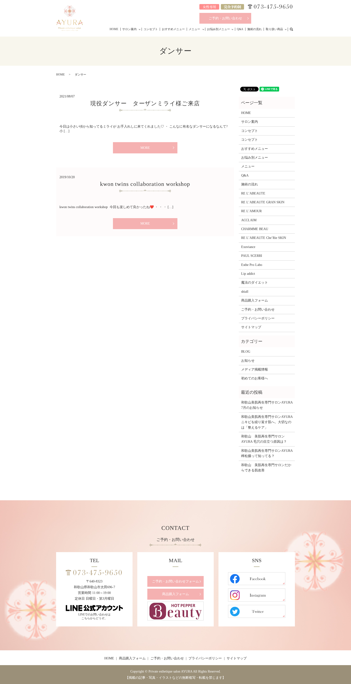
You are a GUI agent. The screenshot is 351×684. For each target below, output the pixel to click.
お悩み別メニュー (218, 29)
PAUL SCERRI (251, 256)
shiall (244, 291)
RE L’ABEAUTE (253, 193)
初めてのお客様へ (254, 378)
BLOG (245, 351)
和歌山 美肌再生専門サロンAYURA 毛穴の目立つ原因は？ (264, 439)
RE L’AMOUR (251, 211)
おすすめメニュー (173, 29)
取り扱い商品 (274, 29)
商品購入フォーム (254, 300)
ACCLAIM (248, 220)
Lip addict (248, 273)
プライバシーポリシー (258, 318)
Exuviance (248, 247)
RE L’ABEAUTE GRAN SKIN (262, 202)
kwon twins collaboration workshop (145, 184)
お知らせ (248, 360)
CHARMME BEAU (254, 229)
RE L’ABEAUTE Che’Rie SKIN (263, 238)
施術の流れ (254, 29)
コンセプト (151, 29)
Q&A (240, 29)
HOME (114, 29)
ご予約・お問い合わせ (225, 18)
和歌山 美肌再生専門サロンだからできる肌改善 (266, 467)
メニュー (194, 29)
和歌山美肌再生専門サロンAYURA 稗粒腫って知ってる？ (266, 453)
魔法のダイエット (254, 282)
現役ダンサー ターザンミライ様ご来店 (145, 103)
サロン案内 (129, 29)
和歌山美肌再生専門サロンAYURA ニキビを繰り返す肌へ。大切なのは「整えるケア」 (266, 422)
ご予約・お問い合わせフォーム (175, 581)
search (294, 29)
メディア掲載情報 (254, 369)
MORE (145, 148)
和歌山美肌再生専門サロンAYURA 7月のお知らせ (266, 405)
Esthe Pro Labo (251, 265)
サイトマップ (251, 327)
